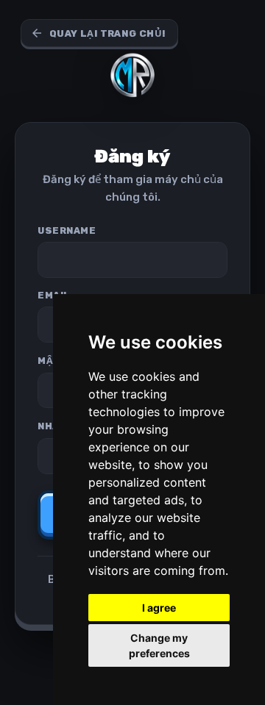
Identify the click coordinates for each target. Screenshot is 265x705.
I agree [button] (159, 607)
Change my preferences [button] (159, 645)
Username (67, 230)
